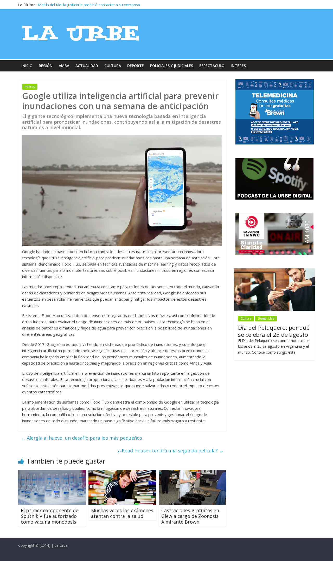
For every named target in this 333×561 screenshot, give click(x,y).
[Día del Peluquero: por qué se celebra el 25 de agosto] (274, 271)
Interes (238, 65)
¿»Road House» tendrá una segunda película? (170, 450)
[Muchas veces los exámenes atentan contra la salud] (122, 473)
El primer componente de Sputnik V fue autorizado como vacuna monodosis (49, 516)
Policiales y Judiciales (171, 65)
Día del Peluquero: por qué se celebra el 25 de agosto (274, 331)
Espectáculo (212, 65)
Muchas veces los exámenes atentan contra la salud (122, 513)
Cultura (112, 65)
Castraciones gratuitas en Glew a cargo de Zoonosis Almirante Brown (190, 516)
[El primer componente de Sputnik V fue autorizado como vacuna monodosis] (52, 473)
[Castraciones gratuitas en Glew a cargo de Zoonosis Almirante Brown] (192, 473)
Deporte (135, 65)
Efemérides (266, 318)
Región (46, 65)
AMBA (64, 65)
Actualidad (86, 65)
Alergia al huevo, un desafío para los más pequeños (81, 438)
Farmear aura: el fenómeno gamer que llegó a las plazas (85, 4)
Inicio (27, 65)
